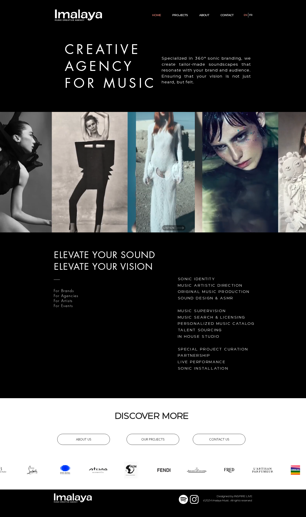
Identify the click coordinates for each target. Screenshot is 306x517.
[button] (189, 227)
